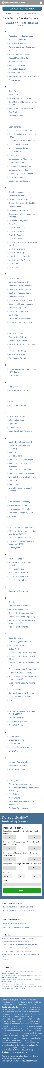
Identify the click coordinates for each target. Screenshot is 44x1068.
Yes (9, 837)
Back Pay (13, 91)
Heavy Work (14, 387)
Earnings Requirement (18, 282)
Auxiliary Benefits (16, 72)
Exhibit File (13, 315)
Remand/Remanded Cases (20, 606)
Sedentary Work (16, 638)
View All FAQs (6, 959)
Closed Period (15, 152)
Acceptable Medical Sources (21, 36)
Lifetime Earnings (16, 420)
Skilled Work (14, 649)
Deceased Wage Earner (19, 210)
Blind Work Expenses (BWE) (21, 108)
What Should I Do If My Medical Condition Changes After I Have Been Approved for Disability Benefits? (21, 987)
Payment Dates (15, 559)
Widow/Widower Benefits (20, 784)
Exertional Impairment (18, 311)
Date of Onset (15, 207)
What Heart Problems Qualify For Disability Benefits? (18, 938)
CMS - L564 (14, 155)
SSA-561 (12, 700)
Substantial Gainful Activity (20, 673)
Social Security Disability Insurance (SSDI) (16, 927)
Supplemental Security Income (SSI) (14, 923)
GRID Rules (13, 376)
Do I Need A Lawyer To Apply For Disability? (15, 941)
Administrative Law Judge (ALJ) (22, 47)
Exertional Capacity (17, 308)
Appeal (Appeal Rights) (19, 58)
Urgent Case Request (18, 751)
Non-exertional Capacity (19, 502)
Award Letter (14, 80)
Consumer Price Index (18, 170)
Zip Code (6, 881)
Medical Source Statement (20, 470)
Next (22, 890)
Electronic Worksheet (18, 297)
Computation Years (17, 163)
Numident (13, 516)
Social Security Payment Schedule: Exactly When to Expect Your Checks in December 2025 (21, 972)
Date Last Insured (16, 196)
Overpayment (15, 548)
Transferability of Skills (18, 721)
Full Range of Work (17, 354)
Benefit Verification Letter (20, 98)
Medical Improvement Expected (22, 459)
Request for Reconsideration (21, 613)
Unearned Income (16, 740)
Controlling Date (16, 177)
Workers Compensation (19, 808)
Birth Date (7, 872)
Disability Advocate (17, 228)
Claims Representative (18, 148)
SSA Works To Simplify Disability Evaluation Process (17, 984)
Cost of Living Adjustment (20, 181)
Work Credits (14, 798)
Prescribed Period (16, 569)
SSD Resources (10, 13)
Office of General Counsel (20, 538)
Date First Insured (16, 192)
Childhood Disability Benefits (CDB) (24, 141)
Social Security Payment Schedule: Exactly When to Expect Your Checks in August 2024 (21, 980)
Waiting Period (15, 780)
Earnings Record (16, 278)
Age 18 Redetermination (19, 54)
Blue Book (13, 112)
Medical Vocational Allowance (21, 473)
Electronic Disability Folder (20, 286)
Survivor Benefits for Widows (21, 697)
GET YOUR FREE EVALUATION (22, 8)
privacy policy (21, 1052)
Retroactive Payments (18, 627)
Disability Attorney (17, 231)
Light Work (13, 424)
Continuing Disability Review (21, 174)
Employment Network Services (22, 300)
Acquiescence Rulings (18, 39)
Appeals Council (16, 61)
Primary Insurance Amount (20, 576)
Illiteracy (12, 401)
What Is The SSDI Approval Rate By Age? (14, 948)
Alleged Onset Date (17, 65)
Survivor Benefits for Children (21, 693)
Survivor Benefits (16, 689)
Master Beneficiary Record (20, 442)
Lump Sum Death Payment (20, 431)
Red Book (13, 602)
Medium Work (15, 484)
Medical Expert (15, 456)
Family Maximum (16, 333)
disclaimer (6, 1052)
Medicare (13, 481)
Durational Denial (16, 267)
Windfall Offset (15, 794)
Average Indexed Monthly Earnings (24, 76)
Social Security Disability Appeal (22, 653)
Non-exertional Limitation (20, 509)
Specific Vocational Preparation (22, 669)
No (34, 837)
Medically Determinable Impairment (24, 477)
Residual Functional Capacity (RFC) (24, 617)
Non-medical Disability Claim (21, 513)
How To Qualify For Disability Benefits (18, 911)
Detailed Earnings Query (19, 220)
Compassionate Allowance (20, 159)
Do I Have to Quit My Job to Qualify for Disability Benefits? (20, 944)
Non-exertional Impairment (20, 505)
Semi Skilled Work (16, 645)
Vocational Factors (17, 769)
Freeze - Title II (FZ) (17, 351)
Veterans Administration (19, 762)
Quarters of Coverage (18, 591)
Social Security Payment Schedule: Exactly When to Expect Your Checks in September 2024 (21, 976)
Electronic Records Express (20, 293)
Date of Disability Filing (19, 199)
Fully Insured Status (17, 358)
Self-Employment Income (20, 642)
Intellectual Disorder (17, 405)
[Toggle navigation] (41, 2)
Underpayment (15, 736)
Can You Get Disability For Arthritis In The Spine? (17, 951)
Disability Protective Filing (20, 256)
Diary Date (13, 224)
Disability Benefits (16, 235)
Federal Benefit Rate (17, 337)
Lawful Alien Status (17, 416)
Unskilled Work (15, 743)
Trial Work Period (16, 725)
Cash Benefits (15, 127)
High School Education (18, 390)
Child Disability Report (18, 144)
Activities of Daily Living (19, 43)
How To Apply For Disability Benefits (17, 907)
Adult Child (13, 50)
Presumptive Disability (18, 572)
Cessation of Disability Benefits (22, 130)
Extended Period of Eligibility (21, 322)
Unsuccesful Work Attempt (20, 747)
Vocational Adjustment (18, 766)
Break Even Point (16, 116)
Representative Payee (18, 609)
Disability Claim (15, 239)
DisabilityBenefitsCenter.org (13, 1007)
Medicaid (12, 452)
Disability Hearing (16, 252)
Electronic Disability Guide (20, 289)
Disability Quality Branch (19, 260)
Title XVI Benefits (16, 718)
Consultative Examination (20, 166)
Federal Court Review (18, 341)
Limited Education (16, 427)
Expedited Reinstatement (20, 319)
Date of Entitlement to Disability (22, 203)
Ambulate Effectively (18, 69)
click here (31, 1045)
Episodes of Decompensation (21, 304)
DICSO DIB (13, 263)
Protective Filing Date (18, 580)
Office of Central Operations (21, 527)
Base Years (13, 95)
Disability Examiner (17, 249)
